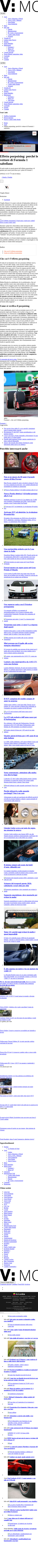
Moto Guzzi (7, 1222)
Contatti (6, 59)
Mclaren (6, 1258)
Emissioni (7, 1265)
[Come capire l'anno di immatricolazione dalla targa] (21, 1325)
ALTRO (3, 63)
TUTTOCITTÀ (15, 1298)
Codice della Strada (14, 34)
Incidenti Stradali (9, 1249)
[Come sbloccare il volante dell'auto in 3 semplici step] (21, 1515)
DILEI (20, 1298)
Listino (10, 1152)
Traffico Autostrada (10, 116)
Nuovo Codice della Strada (12, 119)
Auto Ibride (11, 22)
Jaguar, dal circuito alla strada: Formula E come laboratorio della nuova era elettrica (18, 443)
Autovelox (7, 1233)
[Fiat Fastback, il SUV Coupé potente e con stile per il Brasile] (21, 1467)
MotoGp (6, 1252)
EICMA (6, 1224)
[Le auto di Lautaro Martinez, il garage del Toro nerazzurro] (21, 1443)
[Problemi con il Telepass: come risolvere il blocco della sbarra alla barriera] (21, 1349)
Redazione (7, 1184)
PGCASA (33, 1296)
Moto (5, 26)
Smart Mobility (8, 43)
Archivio (27, 1284)
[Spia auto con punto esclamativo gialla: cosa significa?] (21, 1316)
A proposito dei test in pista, (8, 359)
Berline (6, 1208)
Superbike (7, 1220)
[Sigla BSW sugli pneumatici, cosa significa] (21, 1491)
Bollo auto (7, 1231)
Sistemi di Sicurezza (10, 1240)
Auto (5, 17)
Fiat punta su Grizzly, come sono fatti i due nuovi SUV (17, 1096)
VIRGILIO (9, 1296)
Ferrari (6, 1254)
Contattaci (14, 1284)
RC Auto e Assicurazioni (15, 33)
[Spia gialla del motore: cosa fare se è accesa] (21, 1335)
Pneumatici (7, 1229)
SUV (5, 1204)
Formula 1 (11, 47)
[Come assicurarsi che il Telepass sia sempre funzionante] (21, 1422)
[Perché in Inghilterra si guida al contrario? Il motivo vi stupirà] (21, 1365)
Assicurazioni (8, 1238)
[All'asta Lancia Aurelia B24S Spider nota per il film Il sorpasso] (21, 1505)
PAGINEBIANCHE (8, 1298)
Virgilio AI (7, 38)
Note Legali (15, 1302)
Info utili (6, 27)
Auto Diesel (7, 1199)
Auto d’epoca (12, 1161)
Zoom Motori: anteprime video (13, 54)
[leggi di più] (1, 219)
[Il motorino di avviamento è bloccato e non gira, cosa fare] (21, 1403)
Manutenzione (12, 31)
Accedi (3, 13)
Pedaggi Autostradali (10, 1242)
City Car (6, 1206)
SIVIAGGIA (25, 1298)
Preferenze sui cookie (17, 1303)
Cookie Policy (28, 1302)
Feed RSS (21, 1284)
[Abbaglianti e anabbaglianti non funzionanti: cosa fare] (21, 1535)
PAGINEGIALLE (15, 1296)
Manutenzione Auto (10, 1225)
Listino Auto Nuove (10, 40)
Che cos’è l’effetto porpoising (13, 251)
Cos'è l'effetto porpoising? (8, 220)
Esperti (6, 58)
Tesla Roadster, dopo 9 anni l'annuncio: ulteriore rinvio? (17, 1139)
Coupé (6, 1209)
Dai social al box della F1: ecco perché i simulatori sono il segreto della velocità (19, 429)
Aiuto (25, 1303)
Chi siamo (8, 1302)
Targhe (6, 1234)
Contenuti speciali (5, 1284)
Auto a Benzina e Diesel (15, 18)
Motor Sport (7, 1166)
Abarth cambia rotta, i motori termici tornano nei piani (16, 1086)
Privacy (22, 1302)
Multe (6, 1245)
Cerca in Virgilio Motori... (8, 1282)
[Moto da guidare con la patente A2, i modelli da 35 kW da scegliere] (21, 1384)
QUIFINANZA (31, 1298)
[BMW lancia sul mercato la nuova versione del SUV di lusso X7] (21, 1434)
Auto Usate (7, 1201)
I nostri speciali (8, 52)
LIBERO (4, 1296)
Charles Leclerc (9, 1259)
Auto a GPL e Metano (14, 20)
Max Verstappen (9, 1261)
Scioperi (10, 36)
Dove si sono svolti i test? (8, 222)
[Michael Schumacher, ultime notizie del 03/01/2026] (21, 1394)
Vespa (6, 1217)
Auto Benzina (8, 1197)
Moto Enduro (8, 1213)
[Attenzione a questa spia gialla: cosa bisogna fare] (21, 1412)
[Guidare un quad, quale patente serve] (21, 1453)
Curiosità (6, 56)
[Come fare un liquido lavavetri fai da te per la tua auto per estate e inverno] (21, 1375)
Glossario (7, 1172)
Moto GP (11, 49)
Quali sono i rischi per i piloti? (25, 220)
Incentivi (6, 1243)
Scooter (6, 1218)
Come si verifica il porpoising (13, 253)
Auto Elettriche (12, 24)
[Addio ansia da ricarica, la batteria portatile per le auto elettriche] (21, 1524)
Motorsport (7, 45)
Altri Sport (11, 50)
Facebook (7, 200)
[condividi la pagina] (1, 181)
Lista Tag (7, 1192)
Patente (10, 29)
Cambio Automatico (10, 1266)
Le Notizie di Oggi (13, 1148)
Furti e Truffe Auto (9, 1247)
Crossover (7, 1202)
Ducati (6, 1256)
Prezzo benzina (8, 118)
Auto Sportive (8, 1211)
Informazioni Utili (9, 1173)
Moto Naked (8, 1215)
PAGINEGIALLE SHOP (25, 1296)
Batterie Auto (8, 1263)
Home (6, 123)
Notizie (6, 42)
